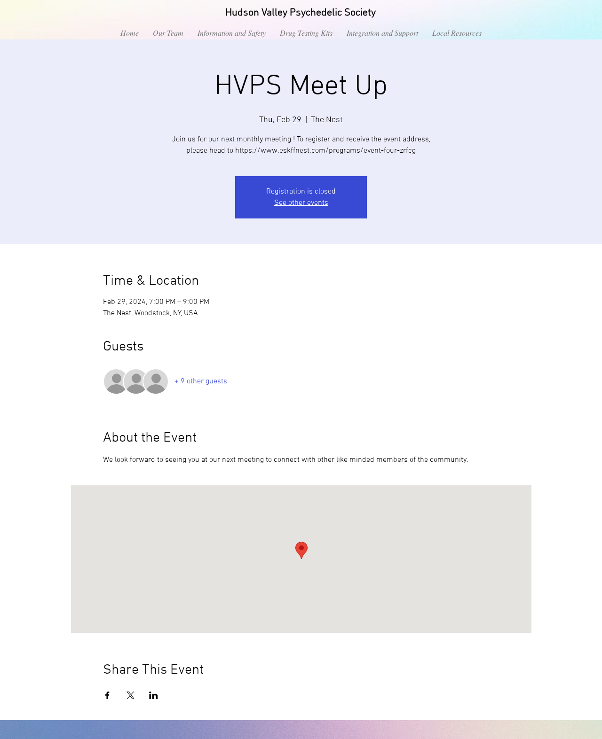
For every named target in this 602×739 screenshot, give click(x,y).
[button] (231, 32)
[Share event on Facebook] (107, 695)
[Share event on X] (130, 695)
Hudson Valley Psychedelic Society (300, 13)
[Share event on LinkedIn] (153, 695)
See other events (301, 203)
